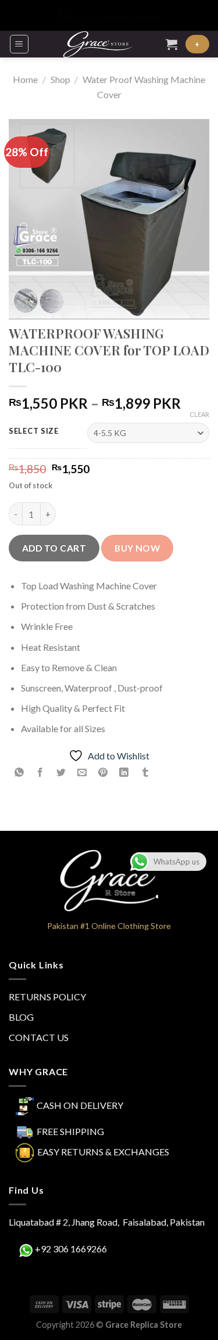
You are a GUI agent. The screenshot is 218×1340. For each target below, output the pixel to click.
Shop (60, 79)
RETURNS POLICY (47, 996)
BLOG (21, 1016)
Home (25, 79)
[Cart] (171, 44)
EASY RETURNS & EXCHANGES (103, 1151)
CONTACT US (39, 1037)
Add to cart (54, 548)
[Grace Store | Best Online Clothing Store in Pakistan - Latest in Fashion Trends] (97, 44)
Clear (199, 414)
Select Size (34, 431)
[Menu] (19, 44)
